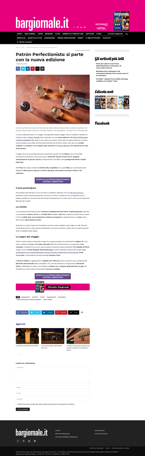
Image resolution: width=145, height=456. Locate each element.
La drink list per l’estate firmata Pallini (27, 346)
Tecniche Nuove (99, 430)
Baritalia (21, 38)
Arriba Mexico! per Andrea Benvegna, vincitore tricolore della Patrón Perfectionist (47, 252)
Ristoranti (101, 25)
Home (17, 47)
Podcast (107, 38)
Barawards (49, 38)
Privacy (107, 448)
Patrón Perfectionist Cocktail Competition (29, 299)
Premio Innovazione (66, 38)
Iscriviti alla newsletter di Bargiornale (66, 437)
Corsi (98, 34)
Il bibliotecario (93, 38)
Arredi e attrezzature (72, 34)
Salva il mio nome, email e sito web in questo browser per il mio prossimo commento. (46, 404)
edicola (42, 297)
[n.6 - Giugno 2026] (112, 103)
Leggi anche (20, 324)
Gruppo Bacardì (51, 297)
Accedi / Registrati (115, 34)
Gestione (90, 34)
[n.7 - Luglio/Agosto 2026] (121, 22)
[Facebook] (74, 27)
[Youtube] (84, 27)
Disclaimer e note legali (96, 448)
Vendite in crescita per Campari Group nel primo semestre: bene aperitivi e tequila (78, 348)
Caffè (40, 34)
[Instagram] (77, 27)
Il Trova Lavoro (24, 42)
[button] (126, 34)
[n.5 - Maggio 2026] (123, 103)
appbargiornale (25, 297)
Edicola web (104, 91)
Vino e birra (30, 34)
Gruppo (60, 146)
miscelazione (62, 297)
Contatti (57, 430)
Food (57, 34)
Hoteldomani (101, 28)
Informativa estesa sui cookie (120, 448)
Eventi (80, 38)
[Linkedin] (81, 27)
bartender (35, 297)
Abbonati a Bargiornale (58, 287)
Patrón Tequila (33, 137)
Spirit (19, 34)
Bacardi (66, 146)
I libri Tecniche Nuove (101, 433)
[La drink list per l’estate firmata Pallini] (27, 336)
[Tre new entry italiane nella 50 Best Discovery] (52, 336)
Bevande (49, 34)
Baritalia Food (35, 38)
